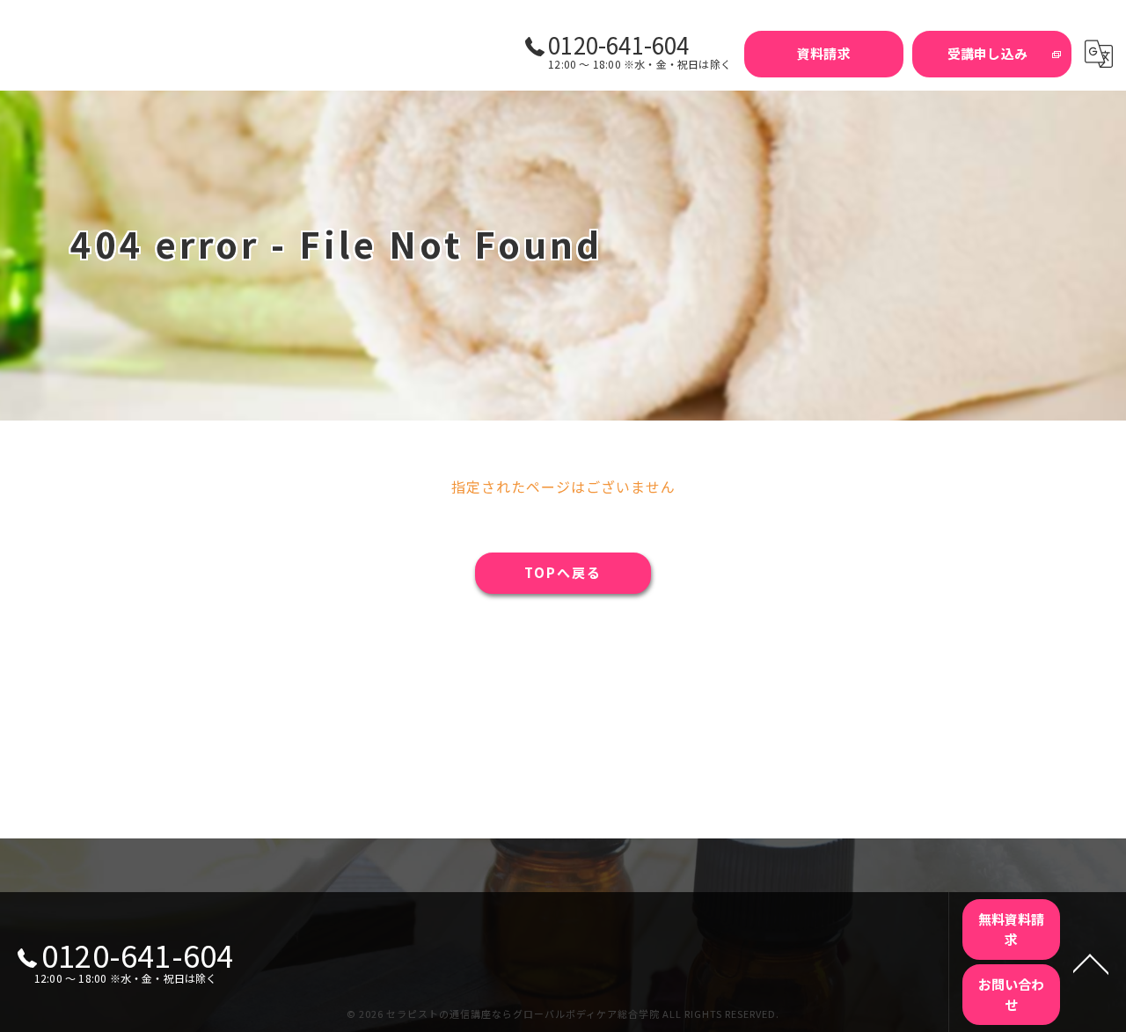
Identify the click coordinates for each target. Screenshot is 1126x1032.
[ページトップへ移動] (1090, 962)
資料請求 (824, 53)
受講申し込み (987, 53)
